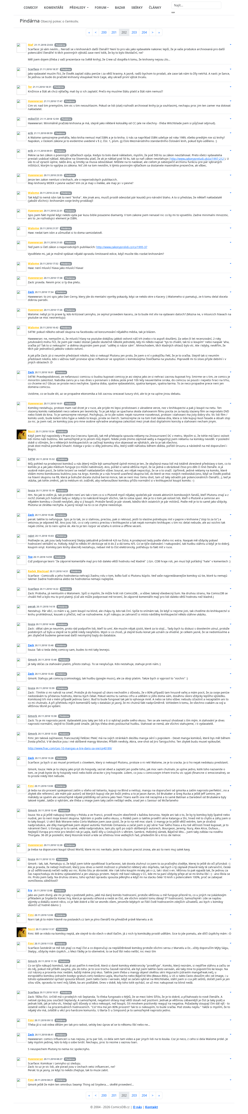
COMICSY (31, 7)
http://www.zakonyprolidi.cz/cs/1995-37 (121, 247)
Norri (31, 431)
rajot (31, 536)
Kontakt (151, 1107)
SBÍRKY (137, 7)
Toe (30, 557)
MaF (31, 45)
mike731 (33, 119)
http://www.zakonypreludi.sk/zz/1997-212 (197, 158)
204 (144, 32)
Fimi (31, 786)
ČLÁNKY (155, 7)
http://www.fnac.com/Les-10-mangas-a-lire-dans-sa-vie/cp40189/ (70, 748)
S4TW (31, 459)
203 (134, 32)
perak (32, 606)
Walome (33, 193)
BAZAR (120, 7)
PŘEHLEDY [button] (78, 7)
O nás (137, 1107)
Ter (30, 87)
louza (31, 490)
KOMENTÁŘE (53, 7)
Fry (30, 890)
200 (104, 32)
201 (114, 32)
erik (30, 133)
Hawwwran (35, 101)
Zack (31, 292)
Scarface (33, 69)
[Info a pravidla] (227, 21)
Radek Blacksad (38, 571)
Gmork (32, 659)
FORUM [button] (100, 7)
